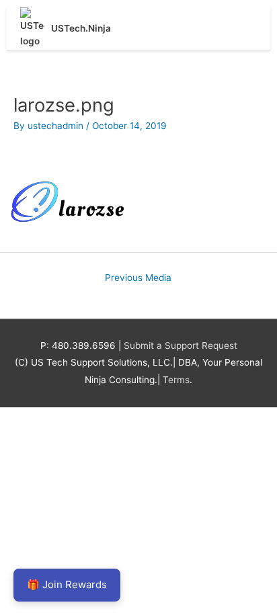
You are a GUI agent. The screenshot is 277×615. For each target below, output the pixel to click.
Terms (176, 379)
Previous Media (138, 277)
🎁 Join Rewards (67, 584)
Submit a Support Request (180, 345)
